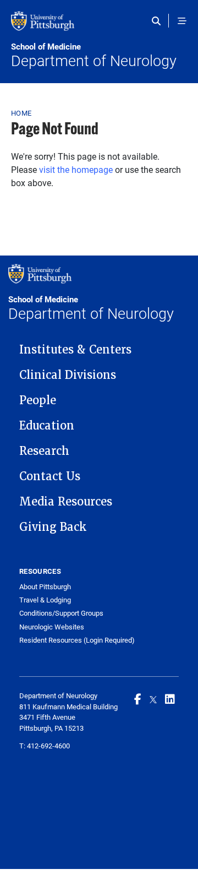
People (37, 400)
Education (46, 426)
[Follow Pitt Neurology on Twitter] (153, 699)
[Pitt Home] (99, 26)
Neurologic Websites (51, 627)
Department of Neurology (94, 55)
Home (21, 113)
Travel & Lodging (45, 600)
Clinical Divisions (67, 375)
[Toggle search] (158, 21)
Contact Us (49, 476)
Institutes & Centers (75, 350)
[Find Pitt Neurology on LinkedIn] (170, 699)
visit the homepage (76, 169)
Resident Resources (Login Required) (77, 640)
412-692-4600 (48, 746)
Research (44, 451)
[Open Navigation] (182, 21)
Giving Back (53, 527)
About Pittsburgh (45, 586)
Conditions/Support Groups (61, 613)
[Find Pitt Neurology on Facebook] (137, 699)
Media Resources (65, 502)
